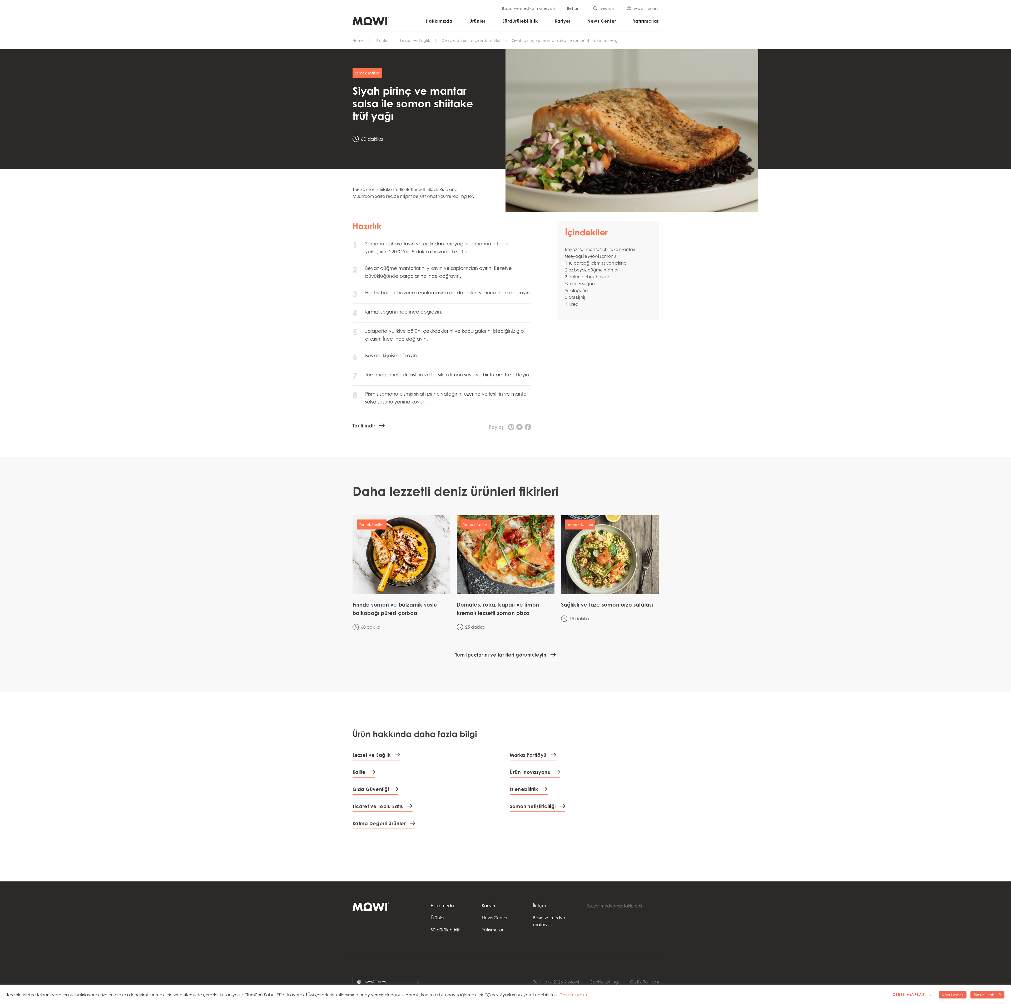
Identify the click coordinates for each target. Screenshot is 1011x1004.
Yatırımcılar (646, 21)
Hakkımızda (439, 21)
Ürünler (477, 21)
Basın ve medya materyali (528, 8)
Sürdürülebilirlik (520, 21)
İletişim (574, 8)
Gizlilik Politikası (644, 982)
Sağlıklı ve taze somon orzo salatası (607, 604)
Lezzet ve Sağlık (415, 40)
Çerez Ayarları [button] (909, 994)
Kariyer (563, 21)
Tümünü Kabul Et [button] (987, 995)
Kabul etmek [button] (952, 995)
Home (358, 40)
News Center (601, 21)
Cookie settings (604, 982)
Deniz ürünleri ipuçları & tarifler (471, 40)
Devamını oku (573, 994)
